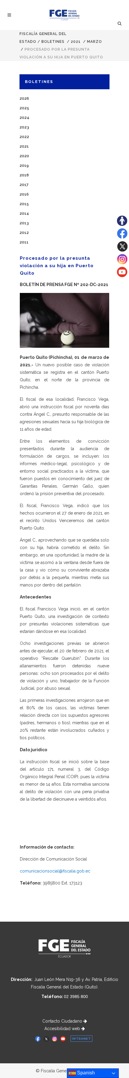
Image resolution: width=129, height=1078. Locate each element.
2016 (24, 194)
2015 (24, 204)
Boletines (52, 42)
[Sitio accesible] (122, 224)
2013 (24, 223)
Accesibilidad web (62, 1028)
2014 (24, 213)
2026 (24, 98)
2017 (24, 184)
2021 (76, 42)
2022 (24, 136)
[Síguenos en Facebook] (122, 237)
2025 (24, 108)
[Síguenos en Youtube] (122, 275)
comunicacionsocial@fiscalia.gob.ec (55, 871)
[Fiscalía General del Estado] (64, 15)
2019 (24, 165)
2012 (24, 232)
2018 (24, 175)
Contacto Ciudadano (62, 1021)
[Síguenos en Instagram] (122, 263)
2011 (24, 242)
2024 (24, 117)
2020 (24, 156)
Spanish (85, 1072)
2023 (24, 127)
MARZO (94, 42)
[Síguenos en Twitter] (122, 250)
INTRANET (81, 1038)
